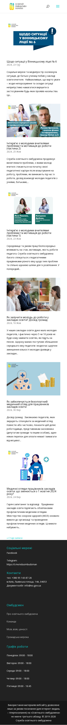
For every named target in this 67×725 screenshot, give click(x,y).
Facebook (12, 552)
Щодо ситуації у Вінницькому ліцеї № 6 (32, 61)
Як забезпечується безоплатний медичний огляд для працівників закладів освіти (28, 404)
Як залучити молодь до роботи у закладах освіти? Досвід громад (28, 318)
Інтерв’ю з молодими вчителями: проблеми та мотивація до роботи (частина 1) (29, 233)
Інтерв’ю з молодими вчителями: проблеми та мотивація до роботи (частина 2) (29, 145)
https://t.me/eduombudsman (22, 564)
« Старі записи (14, 538)
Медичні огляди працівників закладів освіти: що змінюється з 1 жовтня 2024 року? (31, 491)
